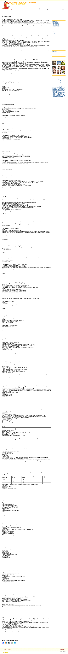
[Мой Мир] (6, 642)
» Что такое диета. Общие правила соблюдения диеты (58, 87)
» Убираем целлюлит (55, 24)
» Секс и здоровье (55, 22)
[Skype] (14, 642)
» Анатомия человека (55, 27)
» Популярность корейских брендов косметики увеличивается (58, 84)
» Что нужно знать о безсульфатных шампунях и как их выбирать (58, 88)
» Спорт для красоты (55, 23)
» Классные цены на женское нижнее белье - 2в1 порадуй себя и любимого (58, 85)
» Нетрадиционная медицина (56, 31)
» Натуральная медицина (56, 26)
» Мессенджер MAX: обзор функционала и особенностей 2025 (58, 80)
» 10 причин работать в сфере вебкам (57, 82)
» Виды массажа (54, 21)
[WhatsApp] (12, 642)
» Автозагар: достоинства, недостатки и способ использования (58, 89)
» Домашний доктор (55, 28)
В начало (8, 9)
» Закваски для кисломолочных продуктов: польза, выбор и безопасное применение (58, 77)
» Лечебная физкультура (56, 33)
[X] (8, 642)
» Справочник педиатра (55, 36)
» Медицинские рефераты (56, 44)
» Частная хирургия (55, 40)
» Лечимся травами (55, 39)
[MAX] (2, 642)
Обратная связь (62, 649)
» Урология (54, 42)
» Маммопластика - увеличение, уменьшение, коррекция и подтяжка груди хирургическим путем (58, 83)
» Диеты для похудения (55, 45)
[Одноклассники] (5, 642)
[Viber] (11, 642)
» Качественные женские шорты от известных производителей (58, 90)
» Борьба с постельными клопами (57, 93)
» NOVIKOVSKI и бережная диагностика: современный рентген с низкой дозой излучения (58, 79)
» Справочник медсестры (56, 34)
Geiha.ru (64, 651)
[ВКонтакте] (3, 642)
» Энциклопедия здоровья (56, 30)
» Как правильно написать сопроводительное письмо (58, 92)
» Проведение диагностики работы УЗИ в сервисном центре (58, 94)
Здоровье (12, 9)
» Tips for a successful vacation (56, 81)
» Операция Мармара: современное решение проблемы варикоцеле (58, 78)
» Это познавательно (55, 43)
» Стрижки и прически (55, 25)
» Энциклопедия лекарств (56, 29)
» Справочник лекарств (55, 37)
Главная (3, 9)
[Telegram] (15, 642)
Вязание (17, 9)
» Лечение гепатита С (55, 91)
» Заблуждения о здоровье (56, 32)
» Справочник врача (55, 38)
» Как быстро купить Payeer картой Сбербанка (58, 86)
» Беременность (54, 41)
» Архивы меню (54, 51)
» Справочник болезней (55, 35)
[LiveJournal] (9, 642)
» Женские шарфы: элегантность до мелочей (58, 95)
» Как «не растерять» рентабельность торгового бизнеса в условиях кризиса (58, 96)
